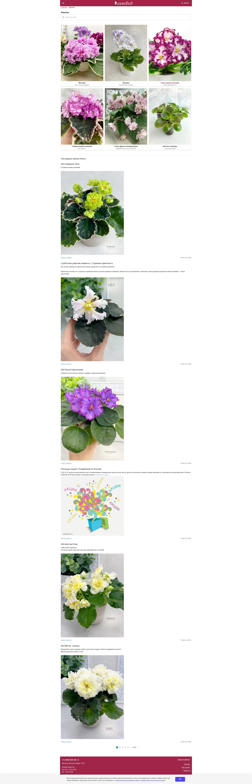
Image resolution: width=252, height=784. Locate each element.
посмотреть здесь (102, 475)
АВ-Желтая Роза (69, 544)
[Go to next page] (137, 747)
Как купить (186, 767)
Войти (186, 3)
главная (64, 7)
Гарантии (186, 771)
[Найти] (182, 3)
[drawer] (63, 3)
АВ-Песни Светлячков (72, 369)
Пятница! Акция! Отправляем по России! (81, 469)
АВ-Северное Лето (70, 164)
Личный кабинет (184, 760)
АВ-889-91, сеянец (70, 646)
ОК (180, 779)
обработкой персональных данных (153, 780)
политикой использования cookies (127, 780)
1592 (134, 747)
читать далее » (66, 257)
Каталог (187, 764)
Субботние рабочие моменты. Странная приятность (87, 263)
